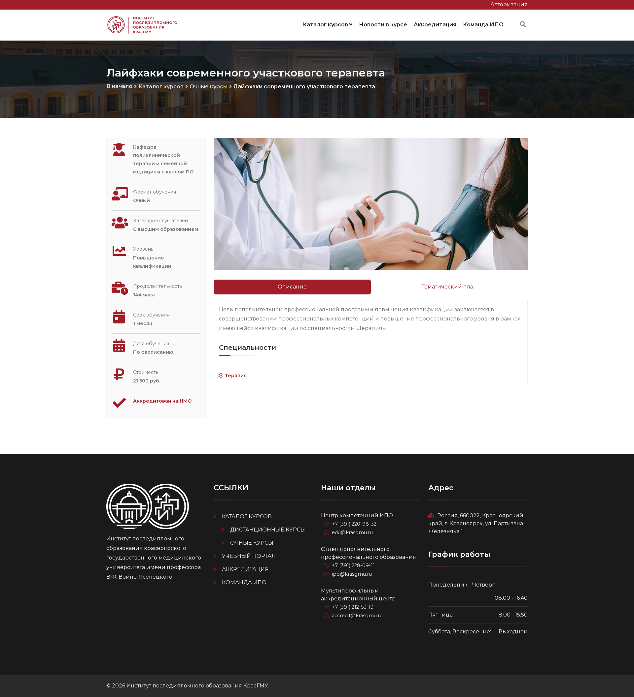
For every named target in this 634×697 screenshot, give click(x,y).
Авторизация (509, 4)
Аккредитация (435, 24)
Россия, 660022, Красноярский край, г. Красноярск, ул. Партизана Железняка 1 (475, 523)
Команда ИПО (483, 24)
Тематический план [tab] (449, 287)
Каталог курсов (325, 24)
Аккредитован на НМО (162, 401)
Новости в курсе (383, 24)
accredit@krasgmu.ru (357, 616)
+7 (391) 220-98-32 (354, 524)
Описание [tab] (292, 287)
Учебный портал (249, 556)
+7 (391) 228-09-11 (353, 565)
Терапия (235, 376)
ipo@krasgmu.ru (352, 574)
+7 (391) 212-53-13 (352, 607)
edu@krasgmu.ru (352, 532)
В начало (119, 86)
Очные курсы (209, 86)
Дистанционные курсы (268, 530)
